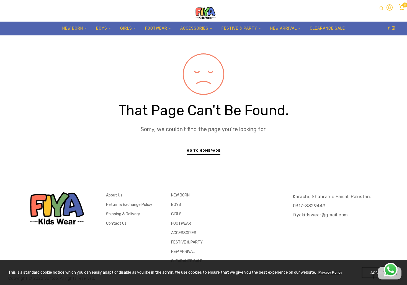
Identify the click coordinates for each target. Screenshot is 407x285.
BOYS (176, 204)
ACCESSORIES (183, 232)
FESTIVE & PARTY (187, 242)
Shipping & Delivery (123, 214)
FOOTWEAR (181, 223)
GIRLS (176, 214)
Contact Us (116, 223)
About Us (114, 195)
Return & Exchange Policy (129, 204)
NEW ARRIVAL (183, 251)
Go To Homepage (203, 150)
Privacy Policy (330, 272)
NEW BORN (180, 195)
